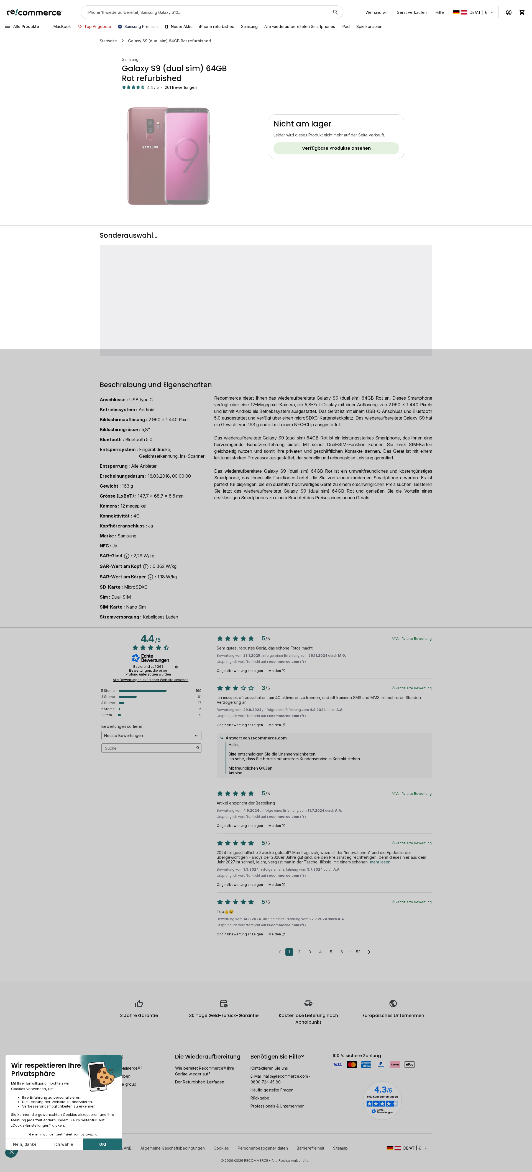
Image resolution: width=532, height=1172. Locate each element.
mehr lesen (380, 862)
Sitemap (340, 1148)
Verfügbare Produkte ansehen (336, 148)
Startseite (108, 40)
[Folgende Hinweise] (369, 952)
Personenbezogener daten (263, 1148)
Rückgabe (259, 1098)
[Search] (335, 12)
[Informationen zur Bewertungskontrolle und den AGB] (176, 667)
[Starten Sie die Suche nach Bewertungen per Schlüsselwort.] (198, 748)
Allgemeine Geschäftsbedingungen (172, 1148)
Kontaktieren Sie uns (269, 1068)
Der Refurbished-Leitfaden (199, 1082)
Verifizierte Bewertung (413, 638)
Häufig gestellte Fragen (271, 1090)
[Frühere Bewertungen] (279, 951)
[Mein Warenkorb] (522, 12)
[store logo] (35, 12)
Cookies (221, 1148)
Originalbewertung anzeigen (240, 671)
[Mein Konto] (508, 12)
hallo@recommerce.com (286, 1076)
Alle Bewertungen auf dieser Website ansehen (150, 680)
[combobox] (204, 12)
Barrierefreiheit (310, 1148)
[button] (473, 12)
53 (358, 951)
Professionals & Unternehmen (277, 1106)
